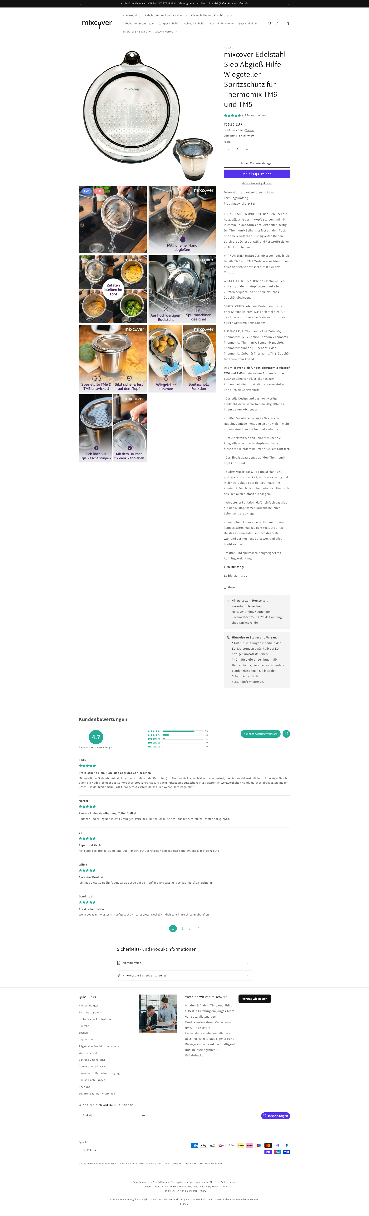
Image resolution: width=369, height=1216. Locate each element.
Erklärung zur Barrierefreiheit (97, 1093)
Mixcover (91, 1163)
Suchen (83, 1032)
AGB (167, 1163)
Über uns (84, 1087)
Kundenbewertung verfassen (261, 734)
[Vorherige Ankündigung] (80, 3)
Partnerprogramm (90, 1012)
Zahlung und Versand (92, 1059)
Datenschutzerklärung (150, 1163)
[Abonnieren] (143, 1115)
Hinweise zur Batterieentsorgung (99, 1073)
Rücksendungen (89, 1005)
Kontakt (84, 1026)
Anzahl (227, 141)
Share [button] (231, 587)
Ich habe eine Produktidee (95, 1019)
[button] (165, 15)
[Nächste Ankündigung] (289, 3)
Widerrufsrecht (88, 1053)
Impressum (86, 1039)
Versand (249, 129)
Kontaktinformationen (211, 1163)
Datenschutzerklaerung (93, 1066)
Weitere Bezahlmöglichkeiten (257, 183)
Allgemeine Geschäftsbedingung (99, 1046)
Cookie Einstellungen (92, 1080)
